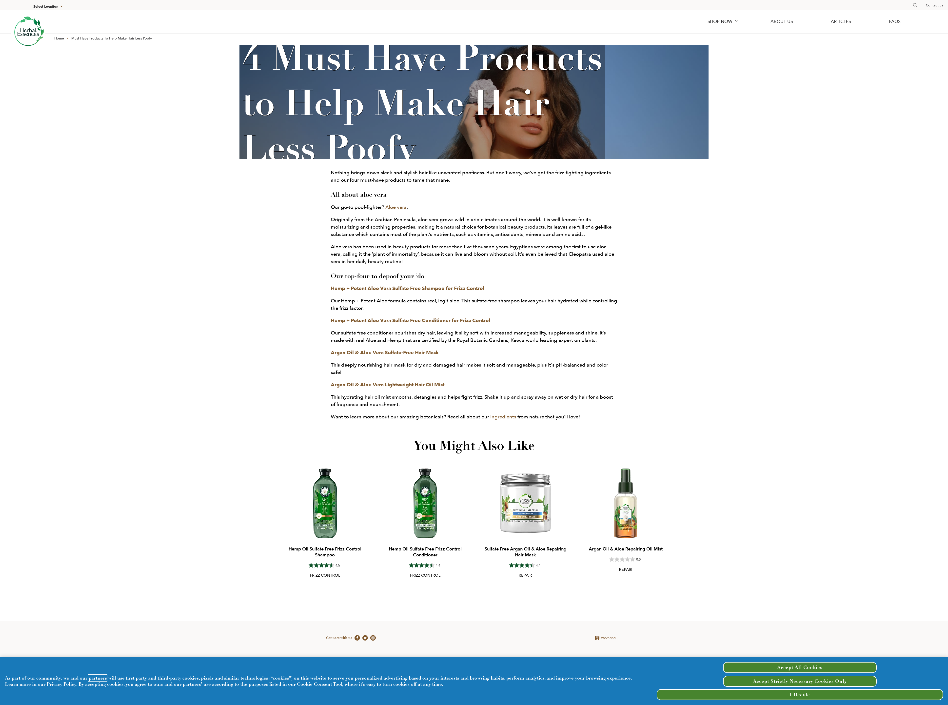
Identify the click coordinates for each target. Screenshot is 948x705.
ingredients (503, 417)
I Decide (800, 694)
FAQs (895, 21)
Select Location (46, 6)
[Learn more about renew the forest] (28, 32)
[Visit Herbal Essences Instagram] (372, 637)
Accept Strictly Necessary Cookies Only (800, 681)
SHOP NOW (720, 21)
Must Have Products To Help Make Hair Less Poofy (111, 38)
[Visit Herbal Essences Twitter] (364, 637)
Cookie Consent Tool (319, 684)
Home (59, 38)
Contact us (934, 5)
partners (98, 678)
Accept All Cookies (799, 667)
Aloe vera (396, 207)
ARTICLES (841, 21)
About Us (781, 21)
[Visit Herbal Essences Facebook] (356, 637)
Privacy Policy (61, 684)
